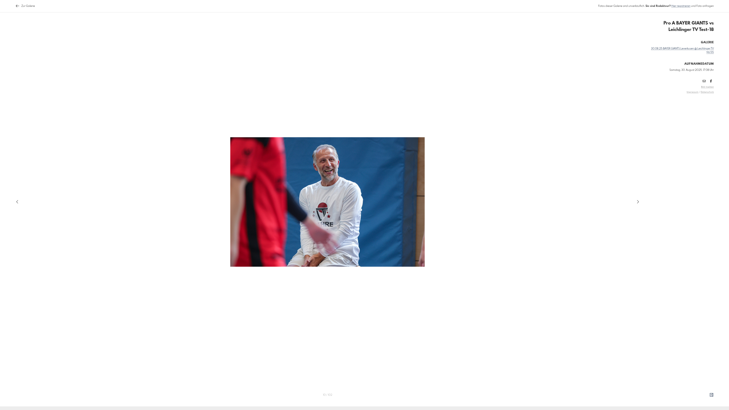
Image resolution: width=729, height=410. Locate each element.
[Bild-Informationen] (711, 395)
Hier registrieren (680, 6)
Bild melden (707, 87)
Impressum (692, 92)
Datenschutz (707, 92)
